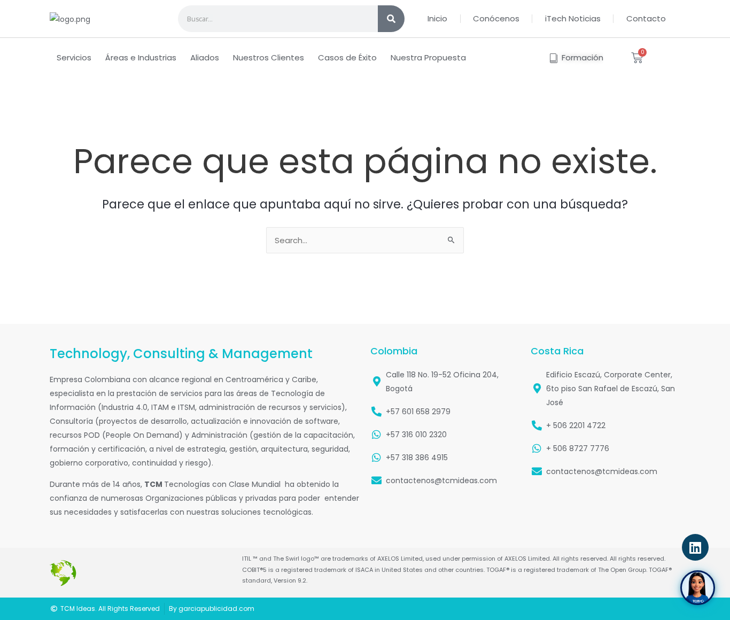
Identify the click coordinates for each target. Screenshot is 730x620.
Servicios (74, 57)
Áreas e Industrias (140, 57)
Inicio (437, 18)
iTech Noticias (573, 18)
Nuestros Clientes (268, 57)
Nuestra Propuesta (428, 57)
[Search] (391, 18)
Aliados (204, 57)
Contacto (646, 18)
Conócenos (496, 18)
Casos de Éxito (347, 57)
